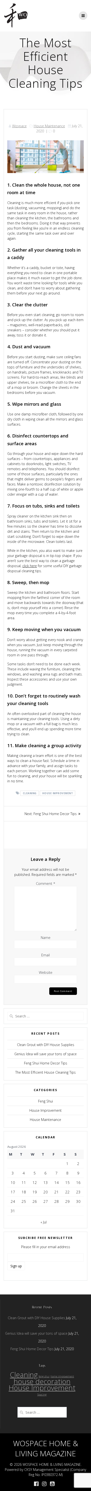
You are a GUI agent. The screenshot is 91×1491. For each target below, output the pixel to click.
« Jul (44, 1222)
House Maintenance (49, 126)
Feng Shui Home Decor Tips (45, 1063)
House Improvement (57, 793)
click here (29, 565)
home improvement (62, 1376)
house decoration (42, 1381)
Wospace (19, 126)
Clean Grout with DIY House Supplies (45, 1044)
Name (45, 937)
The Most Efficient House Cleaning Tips (45, 1072)
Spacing (42, 1394)
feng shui (44, 1376)
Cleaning (30, 793)
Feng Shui (45, 1101)
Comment (45, 883)
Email (45, 954)
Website (45, 972)
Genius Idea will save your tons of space (45, 1054)
